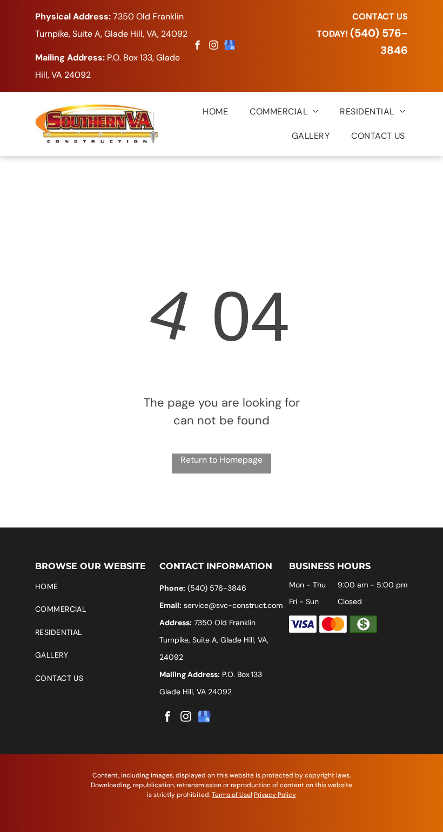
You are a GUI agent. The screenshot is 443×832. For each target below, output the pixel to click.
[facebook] (198, 46)
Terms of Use (231, 794)
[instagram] (214, 46)
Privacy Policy (275, 794)
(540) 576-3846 (216, 588)
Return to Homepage (221, 459)
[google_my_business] (230, 46)
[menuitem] (204, 112)
